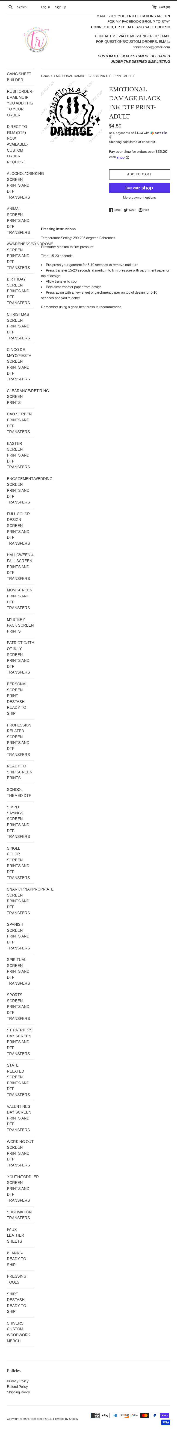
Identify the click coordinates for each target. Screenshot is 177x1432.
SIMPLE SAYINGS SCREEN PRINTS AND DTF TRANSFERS (18, 822)
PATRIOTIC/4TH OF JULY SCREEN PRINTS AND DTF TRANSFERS (20, 657)
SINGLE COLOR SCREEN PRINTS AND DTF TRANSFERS (18, 863)
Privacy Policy (18, 1381)
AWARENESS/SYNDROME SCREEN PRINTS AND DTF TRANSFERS (20, 255)
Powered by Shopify (65, 1418)
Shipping (115, 142)
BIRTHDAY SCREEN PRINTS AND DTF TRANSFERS (18, 291)
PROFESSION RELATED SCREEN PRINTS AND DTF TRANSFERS (19, 740)
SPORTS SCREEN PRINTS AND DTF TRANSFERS (18, 1006)
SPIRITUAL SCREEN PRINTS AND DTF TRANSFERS (18, 971)
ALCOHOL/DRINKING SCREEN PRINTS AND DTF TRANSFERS (20, 185)
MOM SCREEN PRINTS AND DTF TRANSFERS (19, 599)
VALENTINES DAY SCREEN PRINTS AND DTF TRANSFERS (19, 1118)
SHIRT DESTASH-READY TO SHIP (16, 1303)
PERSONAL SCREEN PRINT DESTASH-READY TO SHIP (17, 698)
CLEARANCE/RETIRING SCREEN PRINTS (20, 397)
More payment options (139, 197)
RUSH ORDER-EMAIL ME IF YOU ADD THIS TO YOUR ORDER (20, 103)
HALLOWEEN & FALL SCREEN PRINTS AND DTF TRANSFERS (20, 566)
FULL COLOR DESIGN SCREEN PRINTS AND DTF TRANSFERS (18, 528)
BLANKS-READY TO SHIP (16, 1259)
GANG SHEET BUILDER (19, 77)
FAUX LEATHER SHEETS (15, 1235)
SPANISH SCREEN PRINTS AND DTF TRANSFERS (18, 936)
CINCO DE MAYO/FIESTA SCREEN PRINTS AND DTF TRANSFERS (19, 364)
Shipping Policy (18, 1392)
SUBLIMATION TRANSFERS (19, 1215)
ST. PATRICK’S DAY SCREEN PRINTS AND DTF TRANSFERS (19, 1042)
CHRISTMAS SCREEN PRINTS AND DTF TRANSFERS (18, 326)
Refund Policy (17, 1387)
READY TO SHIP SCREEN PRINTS (19, 772)
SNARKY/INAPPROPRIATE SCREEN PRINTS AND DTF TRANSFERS (20, 901)
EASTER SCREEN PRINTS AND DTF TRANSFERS (18, 455)
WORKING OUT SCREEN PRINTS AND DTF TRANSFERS (20, 1153)
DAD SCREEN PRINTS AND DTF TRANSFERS (19, 423)
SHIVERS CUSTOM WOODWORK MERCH (18, 1332)
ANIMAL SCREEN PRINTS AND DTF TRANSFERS (18, 220)
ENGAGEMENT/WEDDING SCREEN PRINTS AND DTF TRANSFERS (20, 490)
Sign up (60, 7)
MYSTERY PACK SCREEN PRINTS (20, 625)
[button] (139, 135)
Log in (45, 7)
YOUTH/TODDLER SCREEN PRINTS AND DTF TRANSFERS (20, 1188)
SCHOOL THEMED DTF (19, 793)
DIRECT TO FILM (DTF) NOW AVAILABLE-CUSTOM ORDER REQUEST (17, 144)
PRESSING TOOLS (16, 1279)
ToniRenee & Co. (41, 1418)
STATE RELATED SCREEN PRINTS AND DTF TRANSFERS (18, 1080)
